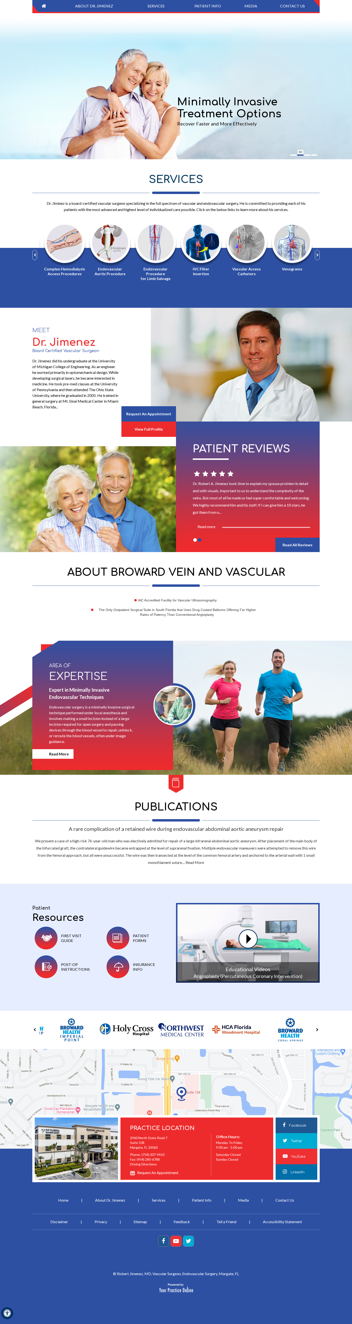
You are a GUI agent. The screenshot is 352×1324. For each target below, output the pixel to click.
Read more (206, 526)
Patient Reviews (241, 449)
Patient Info (201, 1200)
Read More (59, 754)
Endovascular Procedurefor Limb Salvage (153, 274)
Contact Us (284, 1200)
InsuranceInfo (144, 966)
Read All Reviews (297, 544)
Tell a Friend (226, 1221)
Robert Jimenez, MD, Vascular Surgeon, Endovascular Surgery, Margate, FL (177, 1273)
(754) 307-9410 (153, 1155)
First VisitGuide (71, 938)
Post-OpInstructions (75, 966)
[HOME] (43, 6)
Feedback (182, 1221)
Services (176, 179)
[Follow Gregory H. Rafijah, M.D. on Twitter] (188, 1241)
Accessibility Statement (282, 1221)
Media (243, 1200)
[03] (307, 155)
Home (63, 1200)
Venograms (290, 269)
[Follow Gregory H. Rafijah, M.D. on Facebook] (163, 1241)
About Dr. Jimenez (110, 1200)
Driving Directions (143, 1164)
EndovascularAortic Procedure (107, 271)
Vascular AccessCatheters (244, 271)
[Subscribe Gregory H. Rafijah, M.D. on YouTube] (176, 1241)
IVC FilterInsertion (199, 271)
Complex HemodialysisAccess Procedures (62, 271)
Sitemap (140, 1221)
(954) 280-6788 (148, 1159)
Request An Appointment (148, 413)
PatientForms (141, 938)
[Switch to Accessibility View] (7, 1313)
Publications (176, 807)
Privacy (101, 1221)
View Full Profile (149, 429)
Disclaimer (59, 1221)
